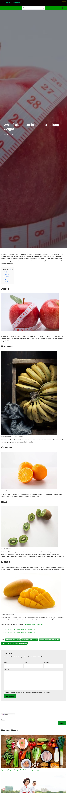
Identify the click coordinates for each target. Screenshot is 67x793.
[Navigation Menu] (64, 2)
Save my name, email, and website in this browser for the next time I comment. (27, 692)
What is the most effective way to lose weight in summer (19, 629)
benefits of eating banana (29, 639)
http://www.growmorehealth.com (34, 624)
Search (3, 720)
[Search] (43, 8)
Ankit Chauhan (9, 134)
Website (46, 662)
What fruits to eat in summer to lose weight (14, 643)
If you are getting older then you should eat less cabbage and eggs (20, 770)
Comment (7, 669)
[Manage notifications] (3, 789)
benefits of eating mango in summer (49, 639)
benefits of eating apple (13, 639)
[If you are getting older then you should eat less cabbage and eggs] (33, 752)
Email (26, 662)
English (6, 714)
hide (11, 269)
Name (6, 662)
